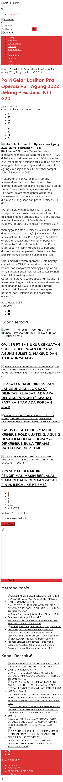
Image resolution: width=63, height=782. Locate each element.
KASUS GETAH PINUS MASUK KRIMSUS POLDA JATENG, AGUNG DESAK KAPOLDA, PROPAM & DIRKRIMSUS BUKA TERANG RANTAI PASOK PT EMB (30, 439)
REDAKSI (12, 765)
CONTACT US (15, 773)
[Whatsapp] (9, 123)
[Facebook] (9, 311)
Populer (12, 580)
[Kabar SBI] (7, 19)
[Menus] (2, 5)
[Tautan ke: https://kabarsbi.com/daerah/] (30, 655)
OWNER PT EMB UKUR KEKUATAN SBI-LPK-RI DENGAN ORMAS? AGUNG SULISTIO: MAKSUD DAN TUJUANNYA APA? (30, 351)
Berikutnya (13, 507)
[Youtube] (9, 314)
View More (8, 524)
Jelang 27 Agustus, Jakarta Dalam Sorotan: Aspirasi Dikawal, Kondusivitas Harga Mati (31, 646)
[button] (34, 29)
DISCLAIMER (14, 768)
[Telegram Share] (9, 120)
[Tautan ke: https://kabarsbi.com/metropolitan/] (28, 587)
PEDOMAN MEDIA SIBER (20, 771)
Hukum (14, 109)
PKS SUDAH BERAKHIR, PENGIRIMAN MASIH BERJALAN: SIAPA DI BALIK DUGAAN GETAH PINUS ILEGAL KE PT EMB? (29, 478)
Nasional (23, 109)
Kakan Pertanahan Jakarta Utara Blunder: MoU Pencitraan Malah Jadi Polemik (33, 622)
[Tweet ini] (9, 117)
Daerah (5, 109)
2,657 (10, 504)
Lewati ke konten (10, 2)
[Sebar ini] (8, 114)
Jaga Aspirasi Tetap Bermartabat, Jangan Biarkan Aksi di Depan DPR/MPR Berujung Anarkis (34, 634)
